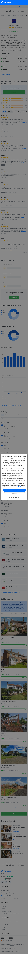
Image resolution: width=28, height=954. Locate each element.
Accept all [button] (14, 490)
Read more (20, 486)
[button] (14, 497)
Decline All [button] (14, 493)
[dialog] (14, 477)
